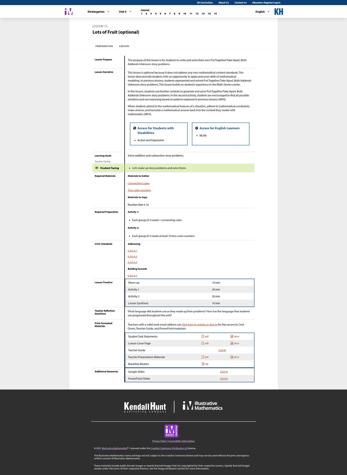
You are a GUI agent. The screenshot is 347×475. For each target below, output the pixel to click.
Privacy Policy (159, 441)
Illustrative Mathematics (114, 448)
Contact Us (241, 2)
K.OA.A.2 (132, 256)
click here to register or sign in (199, 324)
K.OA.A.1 (132, 250)
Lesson (124, 46)
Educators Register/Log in (266, 2)
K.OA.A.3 (132, 262)
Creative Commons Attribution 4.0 (169, 448)
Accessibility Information (181, 441)
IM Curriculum (205, 2)
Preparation (104, 46)
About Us (224, 2)
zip (206, 363)
